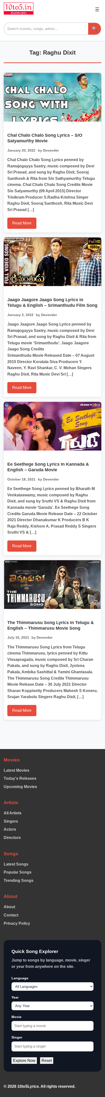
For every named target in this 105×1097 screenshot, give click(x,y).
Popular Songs (18, 872)
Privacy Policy (17, 923)
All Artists (12, 813)
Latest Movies (16, 770)
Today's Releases (20, 778)
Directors (12, 838)
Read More (22, 223)
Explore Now (24, 1061)
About (9, 907)
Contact (11, 915)
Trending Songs (18, 880)
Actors (10, 829)
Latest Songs (16, 864)
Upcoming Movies (20, 787)
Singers (11, 821)
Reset (47, 1061)
